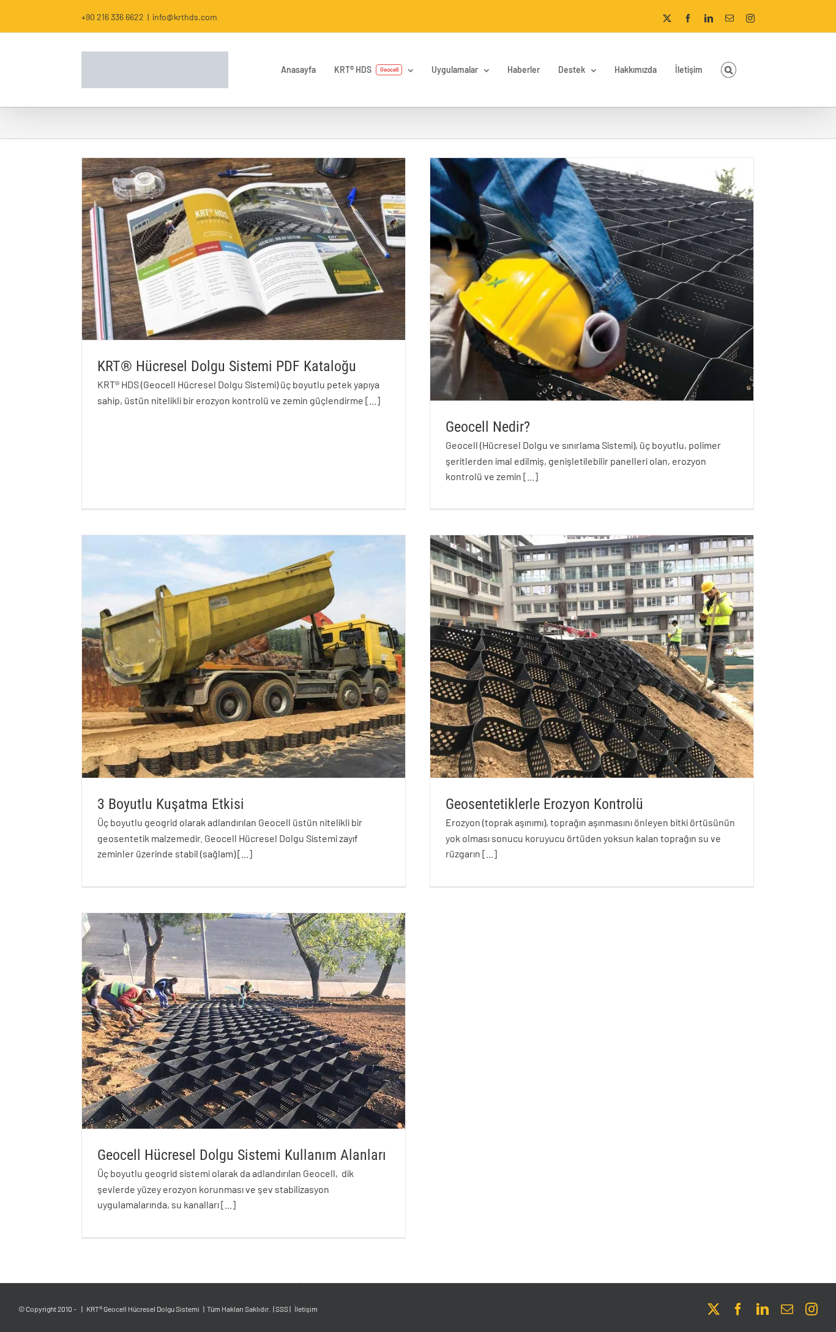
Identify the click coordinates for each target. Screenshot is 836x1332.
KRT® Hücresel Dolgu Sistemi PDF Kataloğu (226, 366)
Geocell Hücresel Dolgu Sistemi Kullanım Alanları (241, 1155)
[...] (372, 400)
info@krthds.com (184, 17)
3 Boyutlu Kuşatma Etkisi (170, 804)
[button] (728, 70)
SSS (281, 1308)
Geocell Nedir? (488, 426)
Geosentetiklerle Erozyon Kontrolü (544, 804)
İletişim (306, 1308)
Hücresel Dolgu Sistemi (164, 1308)
